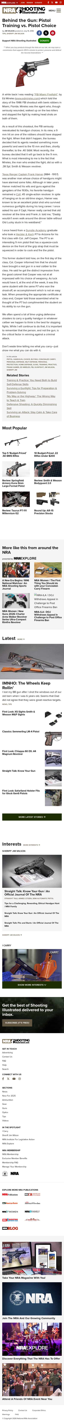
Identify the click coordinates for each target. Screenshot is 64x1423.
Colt (18, 194)
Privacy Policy (7, 1410)
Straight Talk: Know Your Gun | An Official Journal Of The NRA (27, 893)
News (4, 704)
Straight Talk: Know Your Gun (18, 771)
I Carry (6, 945)
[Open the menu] (58, 10)
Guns (4, 1108)
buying (34, 359)
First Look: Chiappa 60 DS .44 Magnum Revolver (19, 752)
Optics (5, 1112)
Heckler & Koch (25, 234)
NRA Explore (8, 1143)
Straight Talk (11, 898)
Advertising (7, 1052)
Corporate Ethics (39, 1410)
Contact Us (7, 1056)
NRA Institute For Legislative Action (18, 1139)
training (43, 364)
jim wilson (49, 367)
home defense (25, 364)
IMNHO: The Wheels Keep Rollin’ (26, 685)
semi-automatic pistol (43, 898)
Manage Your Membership (14, 1166)
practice (52, 364)
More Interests (30, 845)
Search (5, 1069)
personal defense (15, 362)
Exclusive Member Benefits (14, 1158)
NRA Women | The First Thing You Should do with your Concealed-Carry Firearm (47, 584)
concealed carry (47, 359)
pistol (10, 359)
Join (23, 2)
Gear (4, 1104)
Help (4, 1064)
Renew (30, 2)
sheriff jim (12, 370)
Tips (4, 33)
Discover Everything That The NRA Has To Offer (31, 1359)
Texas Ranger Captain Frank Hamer (22, 174)
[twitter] (46, 31)
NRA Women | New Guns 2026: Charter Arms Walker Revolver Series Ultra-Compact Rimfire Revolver (14, 616)
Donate (38, 2)
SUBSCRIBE (17, 1022)
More (19, 639)
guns (35, 364)
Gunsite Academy (36, 230)
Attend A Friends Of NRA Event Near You (27, 1399)
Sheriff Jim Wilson (15, 33)
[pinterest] (52, 31)
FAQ (4, 1060)
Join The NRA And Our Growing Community (28, 1318)
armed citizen (25, 898)
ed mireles (25, 367)
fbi (32, 367)
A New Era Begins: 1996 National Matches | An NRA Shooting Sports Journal (15, 584)
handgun (18, 359)
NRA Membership (10, 1154)
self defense (31, 362)
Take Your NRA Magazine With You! (23, 1278)
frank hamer (13, 367)
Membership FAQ (10, 1162)
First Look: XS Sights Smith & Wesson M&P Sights (18, 713)
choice (27, 359)
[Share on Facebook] (39, 31)
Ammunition (7, 1099)
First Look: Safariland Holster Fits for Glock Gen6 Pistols (21, 792)
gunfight (39, 367)
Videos (5, 1120)
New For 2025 (9, 1095)
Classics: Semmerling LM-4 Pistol (20, 731)
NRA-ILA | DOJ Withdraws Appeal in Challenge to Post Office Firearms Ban (48, 616)
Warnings (6, 1414)
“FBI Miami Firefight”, (46, 94)
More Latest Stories (40, 817)
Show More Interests (40, 984)
